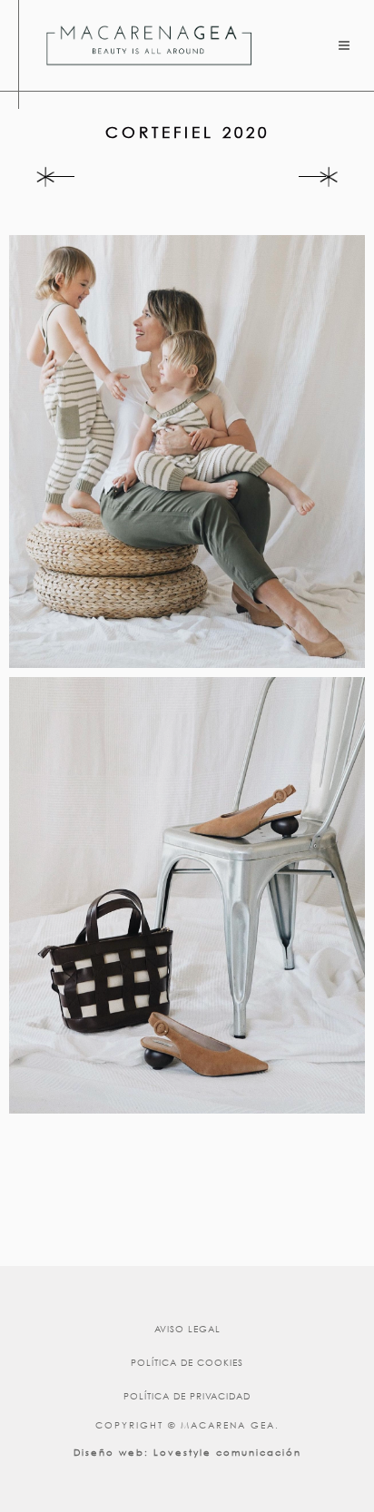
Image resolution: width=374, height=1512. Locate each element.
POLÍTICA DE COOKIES (187, 1363)
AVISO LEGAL (187, 1329)
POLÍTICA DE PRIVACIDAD (187, 1396)
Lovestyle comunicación (227, 1452)
